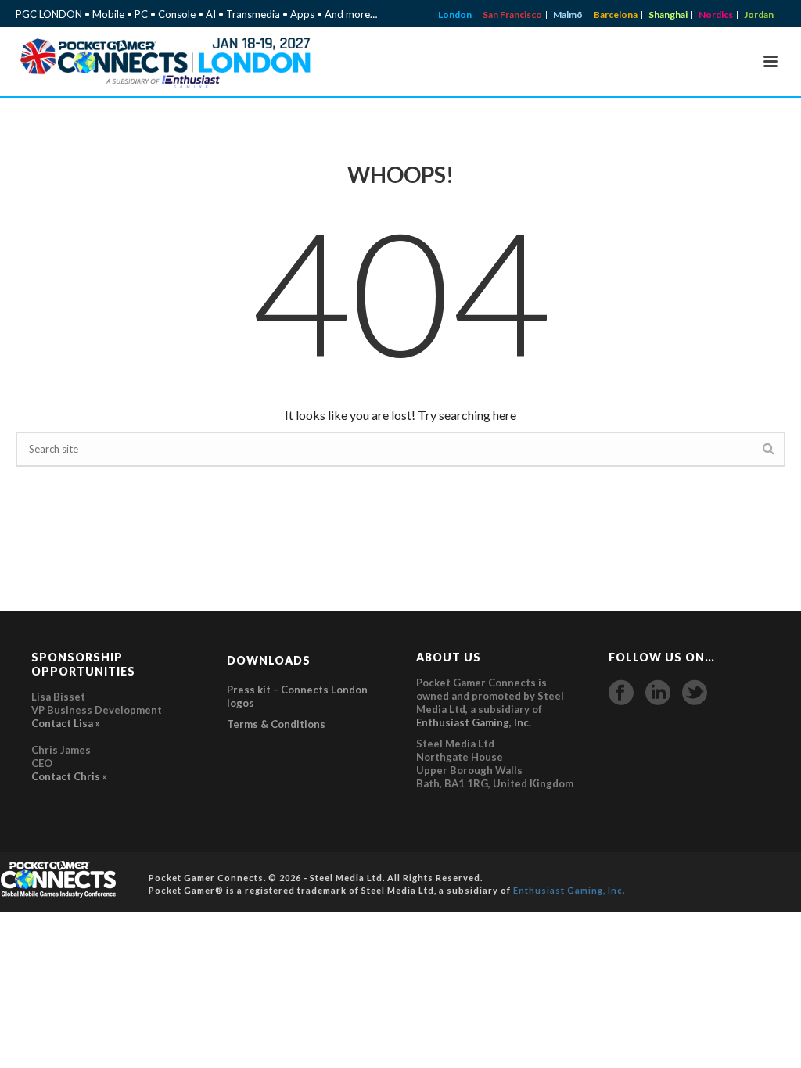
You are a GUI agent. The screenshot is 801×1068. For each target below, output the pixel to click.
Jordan (759, 15)
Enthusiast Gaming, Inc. (473, 722)
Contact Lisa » (65, 723)
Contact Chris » (69, 776)
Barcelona (616, 15)
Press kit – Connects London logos (297, 696)
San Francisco (512, 15)
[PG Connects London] (58, 878)
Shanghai (668, 15)
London (455, 15)
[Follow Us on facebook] (621, 692)
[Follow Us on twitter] (694, 692)
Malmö (568, 15)
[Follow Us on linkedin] (657, 692)
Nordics (716, 15)
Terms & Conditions (276, 724)
